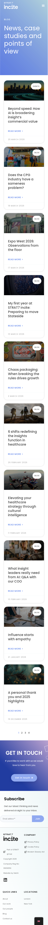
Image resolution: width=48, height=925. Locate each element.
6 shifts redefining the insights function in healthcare (22, 438)
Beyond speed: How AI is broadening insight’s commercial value (24, 115)
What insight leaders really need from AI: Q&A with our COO (24, 575)
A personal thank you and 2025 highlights (22, 696)
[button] (43, 5)
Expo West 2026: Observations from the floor (23, 245)
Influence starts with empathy (21, 637)
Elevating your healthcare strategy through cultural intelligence (22, 506)
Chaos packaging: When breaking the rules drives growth (23, 373)
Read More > (15, 131)
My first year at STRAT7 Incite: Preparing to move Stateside (23, 309)
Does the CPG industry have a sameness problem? (20, 181)
